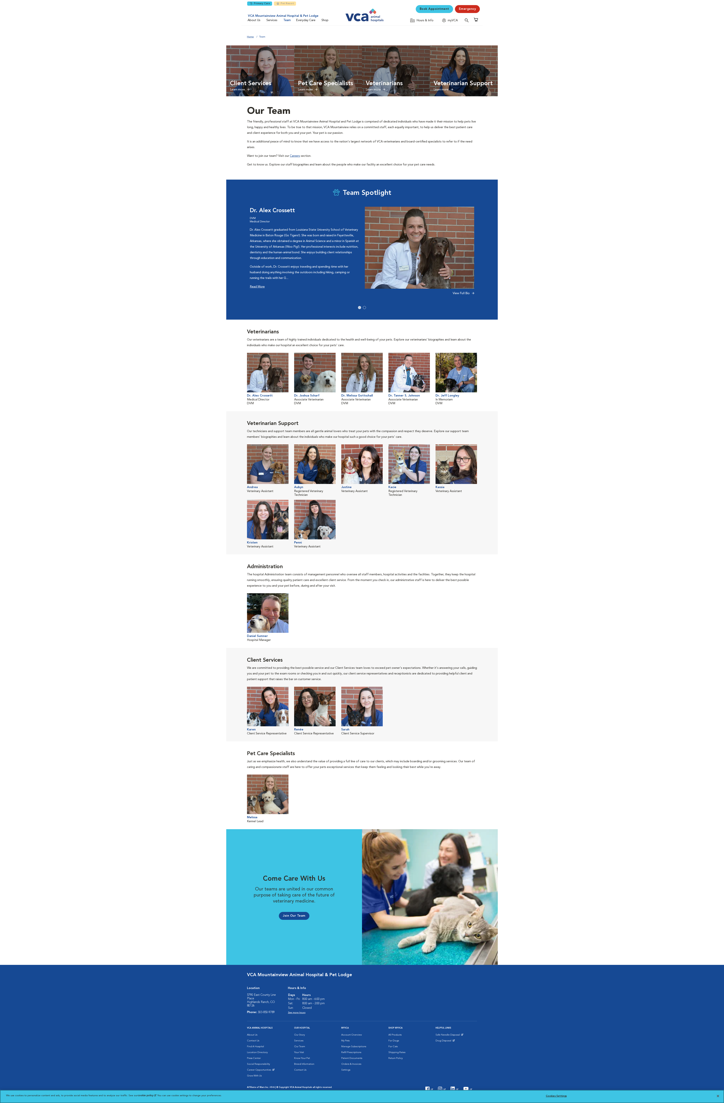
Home (250, 37)
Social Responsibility (258, 1064)
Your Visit (299, 1052)
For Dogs (393, 1040)
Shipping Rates (396, 1052)
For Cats (393, 1046)
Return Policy (395, 1058)
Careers (295, 156)
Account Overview (351, 1035)
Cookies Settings (556, 1096)
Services (271, 20)
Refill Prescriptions (351, 1052)
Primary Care (262, 3)
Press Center (254, 1058)
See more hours (296, 1012)
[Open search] (467, 20)
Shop (324, 20)
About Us (254, 20)
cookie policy (147, 1095)
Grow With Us (254, 1076)
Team (287, 20)
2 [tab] (364, 307)
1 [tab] (359, 307)
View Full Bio (461, 293)
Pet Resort (287, 3)
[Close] (718, 1096)
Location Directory (257, 1052)
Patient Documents (351, 1058)
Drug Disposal (445, 1041)
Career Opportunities (259, 1071)
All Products (395, 1035)
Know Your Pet (302, 1058)
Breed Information (304, 1064)
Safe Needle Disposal (448, 1036)
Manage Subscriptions (353, 1046)
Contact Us (253, 1040)
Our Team (299, 1046)
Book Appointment (434, 9)
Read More (257, 286)
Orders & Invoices (351, 1064)
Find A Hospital (255, 1046)
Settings (345, 1070)
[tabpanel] (362, 253)
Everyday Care (305, 20)
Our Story (299, 1035)
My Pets (345, 1040)
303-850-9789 (266, 1012)
